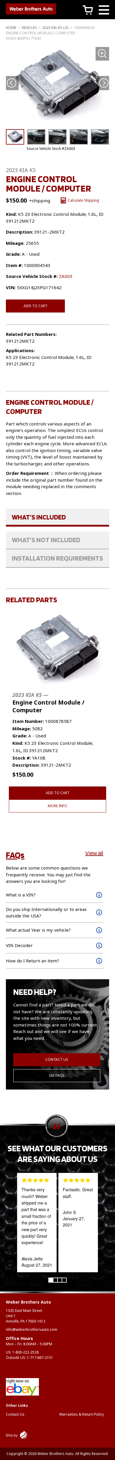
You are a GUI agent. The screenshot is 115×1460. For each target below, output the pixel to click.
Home (11, 27)
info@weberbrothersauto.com (31, 1329)
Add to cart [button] (58, 792)
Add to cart (35, 305)
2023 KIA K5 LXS (55, 27)
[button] (103, 83)
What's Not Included (46, 539)
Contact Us (56, 1059)
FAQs (15, 854)
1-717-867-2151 (40, 1357)
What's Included (39, 517)
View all (94, 853)
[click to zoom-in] (57, 86)
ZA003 (66, 276)
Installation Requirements (57, 558)
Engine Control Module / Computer (48, 702)
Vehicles (29, 27)
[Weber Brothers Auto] (31, 10)
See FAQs (57, 1075)
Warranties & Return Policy (81, 1414)
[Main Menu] (104, 10)
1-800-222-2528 (25, 1352)
